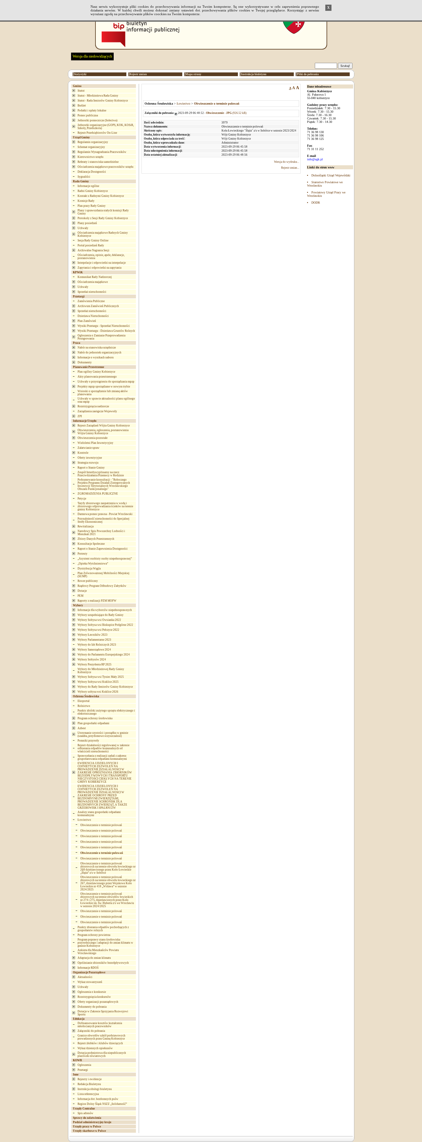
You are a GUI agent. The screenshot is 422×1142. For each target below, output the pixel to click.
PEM (80, 595)
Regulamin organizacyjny (93, 142)
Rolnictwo (84, 705)
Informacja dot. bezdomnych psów (98, 1099)
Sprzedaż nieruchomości (92, 291)
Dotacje (82, 590)
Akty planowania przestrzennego (97, 376)
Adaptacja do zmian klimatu (94, 957)
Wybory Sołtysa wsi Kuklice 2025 (98, 681)
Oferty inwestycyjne (90, 457)
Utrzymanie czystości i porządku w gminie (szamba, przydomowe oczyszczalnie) (103, 734)
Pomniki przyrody (88, 740)
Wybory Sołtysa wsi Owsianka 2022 (99, 619)
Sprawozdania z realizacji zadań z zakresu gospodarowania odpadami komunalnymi (102, 757)
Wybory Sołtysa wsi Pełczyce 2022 (98, 629)
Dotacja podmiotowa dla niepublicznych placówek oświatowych (102, 1054)
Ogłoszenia (84, 1064)
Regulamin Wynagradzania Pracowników (102, 152)
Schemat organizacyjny (91, 147)
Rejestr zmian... (290, 167)
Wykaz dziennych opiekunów (95, 1048)
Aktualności (85, 977)
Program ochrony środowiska (95, 718)
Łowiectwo (84, 819)
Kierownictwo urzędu (90, 156)
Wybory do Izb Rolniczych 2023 (97, 644)
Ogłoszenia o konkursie (92, 991)
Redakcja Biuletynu (89, 1084)
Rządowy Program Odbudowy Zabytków (102, 585)
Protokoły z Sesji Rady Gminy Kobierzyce (103, 218)
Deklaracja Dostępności (92, 171)
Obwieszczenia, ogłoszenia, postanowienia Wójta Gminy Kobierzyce (103, 432)
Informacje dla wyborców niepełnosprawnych (105, 610)
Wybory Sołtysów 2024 (92, 659)
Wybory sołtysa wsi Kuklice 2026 (98, 691)
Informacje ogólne (88, 186)
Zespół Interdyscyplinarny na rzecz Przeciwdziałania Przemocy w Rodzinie (101, 474)
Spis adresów (85, 1113)
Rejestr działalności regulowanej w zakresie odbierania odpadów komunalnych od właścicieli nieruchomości (103, 748)
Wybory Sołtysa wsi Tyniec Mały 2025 (101, 676)
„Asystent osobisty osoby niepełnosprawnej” (105, 558)
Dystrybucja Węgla (89, 568)
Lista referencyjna (88, 1094)
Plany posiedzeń (87, 223)
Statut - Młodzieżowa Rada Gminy (98, 95)
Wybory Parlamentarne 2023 (94, 639)
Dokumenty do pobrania (92, 1006)
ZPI (80, 416)
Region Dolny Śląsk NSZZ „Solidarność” (102, 1103)
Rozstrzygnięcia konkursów (94, 996)
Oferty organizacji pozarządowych (98, 1001)
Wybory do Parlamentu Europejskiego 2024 (104, 654)
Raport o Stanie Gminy (91, 467)
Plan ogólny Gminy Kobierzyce (96, 371)
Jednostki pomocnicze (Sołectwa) (97, 120)
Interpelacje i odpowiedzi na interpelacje (102, 262)
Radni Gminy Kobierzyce (93, 190)
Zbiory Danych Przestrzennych (96, 538)
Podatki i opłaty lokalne (92, 110)
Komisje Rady (86, 200)
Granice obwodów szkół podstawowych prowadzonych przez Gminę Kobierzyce (101, 1037)
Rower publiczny (88, 580)
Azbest (82, 728)
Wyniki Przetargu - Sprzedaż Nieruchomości (104, 325)
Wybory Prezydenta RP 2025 (95, 664)
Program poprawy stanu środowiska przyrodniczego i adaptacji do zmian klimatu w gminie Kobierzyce (105, 942)
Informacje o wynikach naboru (96, 357)
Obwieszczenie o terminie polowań (101, 825)
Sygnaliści (84, 176)
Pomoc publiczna (88, 115)
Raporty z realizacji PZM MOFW (97, 600)
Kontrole (83, 452)
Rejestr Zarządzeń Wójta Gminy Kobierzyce (104, 425)
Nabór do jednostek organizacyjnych (99, 352)
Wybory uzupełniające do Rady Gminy (101, 614)
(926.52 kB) (226, 113)
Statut (81, 90)
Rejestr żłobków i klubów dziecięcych (100, 1043)
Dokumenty (85, 362)
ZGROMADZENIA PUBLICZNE (98, 493)
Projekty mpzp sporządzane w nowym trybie (104, 386)
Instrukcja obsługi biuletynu (95, 1089)
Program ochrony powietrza (94, 935)
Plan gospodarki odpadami (93, 723)
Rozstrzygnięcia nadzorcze (93, 406)
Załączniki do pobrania (91, 1030)
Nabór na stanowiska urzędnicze (97, 347)
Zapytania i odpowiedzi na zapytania (99, 267)
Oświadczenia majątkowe (93, 281)
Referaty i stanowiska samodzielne (98, 161)
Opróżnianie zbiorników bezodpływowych (103, 962)
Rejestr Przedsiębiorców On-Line (97, 132)
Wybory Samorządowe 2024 (94, 649)
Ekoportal (84, 701)
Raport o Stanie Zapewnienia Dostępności (103, 548)
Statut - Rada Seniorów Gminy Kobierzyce (103, 100)
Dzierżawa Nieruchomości (93, 316)
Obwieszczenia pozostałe (93, 437)
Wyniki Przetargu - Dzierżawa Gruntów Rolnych (106, 330)
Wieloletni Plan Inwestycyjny (95, 442)
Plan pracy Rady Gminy (92, 205)
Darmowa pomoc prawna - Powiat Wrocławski (105, 514)
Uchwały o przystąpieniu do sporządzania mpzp (106, 381)
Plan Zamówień (87, 320)
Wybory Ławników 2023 (93, 634)
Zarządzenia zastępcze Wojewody (97, 411)
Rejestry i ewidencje (90, 1079)
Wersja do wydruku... (286, 161)
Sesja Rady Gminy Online (93, 240)
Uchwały (83, 228)
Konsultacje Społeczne (91, 543)
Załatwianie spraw (88, 447)
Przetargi (83, 1069)
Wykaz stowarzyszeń (90, 982)
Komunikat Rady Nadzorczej (95, 277)
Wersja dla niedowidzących (92, 56)
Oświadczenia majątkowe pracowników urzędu (105, 166)
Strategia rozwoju (88, 462)
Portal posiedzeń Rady (91, 245)
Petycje (82, 498)
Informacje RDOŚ (88, 967)
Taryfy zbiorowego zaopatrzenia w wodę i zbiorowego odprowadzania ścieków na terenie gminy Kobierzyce (105, 506)
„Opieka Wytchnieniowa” (93, 563)
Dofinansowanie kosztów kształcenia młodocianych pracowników (100, 1025)
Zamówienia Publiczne (91, 301)
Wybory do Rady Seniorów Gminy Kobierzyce (105, 686)
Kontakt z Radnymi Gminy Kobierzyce (101, 195)
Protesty (82, 553)
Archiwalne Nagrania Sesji (93, 250)
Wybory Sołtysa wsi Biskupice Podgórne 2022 (105, 624)
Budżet (82, 105)
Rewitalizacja (86, 526)
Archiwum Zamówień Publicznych (98, 306)
